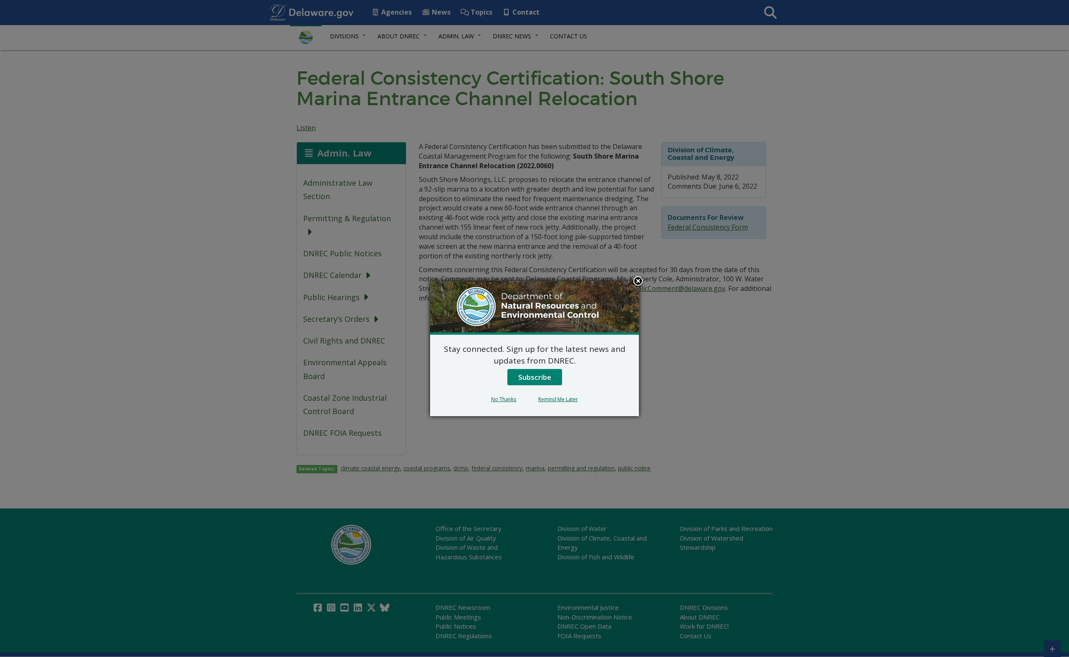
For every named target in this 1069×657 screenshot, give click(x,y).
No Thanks (503, 399)
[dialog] (534, 348)
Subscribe (534, 377)
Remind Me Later (558, 399)
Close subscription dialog (638, 281)
